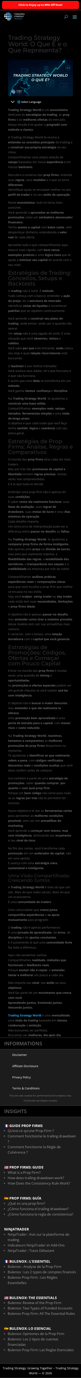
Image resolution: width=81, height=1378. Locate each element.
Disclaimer (19, 1055)
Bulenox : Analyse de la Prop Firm (34, 1266)
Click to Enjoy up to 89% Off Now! (40, 5)
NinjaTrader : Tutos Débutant (31, 1250)
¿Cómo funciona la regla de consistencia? (40, 1214)
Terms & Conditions (26, 1088)
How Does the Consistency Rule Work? (39, 1183)
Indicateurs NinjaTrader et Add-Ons (36, 1245)
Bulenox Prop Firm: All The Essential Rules (41, 1313)
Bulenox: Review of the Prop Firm (34, 1302)
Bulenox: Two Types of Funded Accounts (40, 1308)
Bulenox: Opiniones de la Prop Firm (36, 1333)
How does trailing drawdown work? (36, 1177)
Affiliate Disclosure (25, 1066)
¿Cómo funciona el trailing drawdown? (38, 1208)
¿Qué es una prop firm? (26, 1203)
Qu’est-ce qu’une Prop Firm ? (31, 1130)
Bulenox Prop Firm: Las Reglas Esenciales (41, 1349)
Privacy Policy (21, 1077)
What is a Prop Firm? (24, 1172)
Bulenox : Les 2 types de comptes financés (42, 1272)
